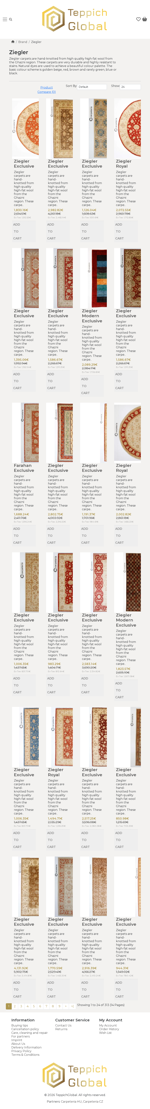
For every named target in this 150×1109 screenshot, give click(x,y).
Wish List (105, 1033)
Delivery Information (26, 1047)
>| (72, 1006)
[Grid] (14, 86)
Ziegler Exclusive (24, 164)
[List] (10, 86)
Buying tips (19, 1025)
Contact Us (63, 1025)
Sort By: (71, 86)
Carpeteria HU (71, 1101)
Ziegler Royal (124, 164)
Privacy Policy (21, 1051)
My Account (108, 1025)
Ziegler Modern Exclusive (92, 315)
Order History (109, 1029)
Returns (61, 1029)
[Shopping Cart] (144, 19)
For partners (20, 1036)
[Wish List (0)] (138, 19)
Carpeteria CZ (93, 1101)
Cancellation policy (25, 1029)
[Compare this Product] (32, 525)
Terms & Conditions (25, 1054)
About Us (18, 1044)
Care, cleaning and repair (29, 1033)
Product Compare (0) (47, 90)
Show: (115, 86)
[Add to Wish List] (24, 525)
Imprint (16, 1040)
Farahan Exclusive (24, 468)
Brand (22, 42)
